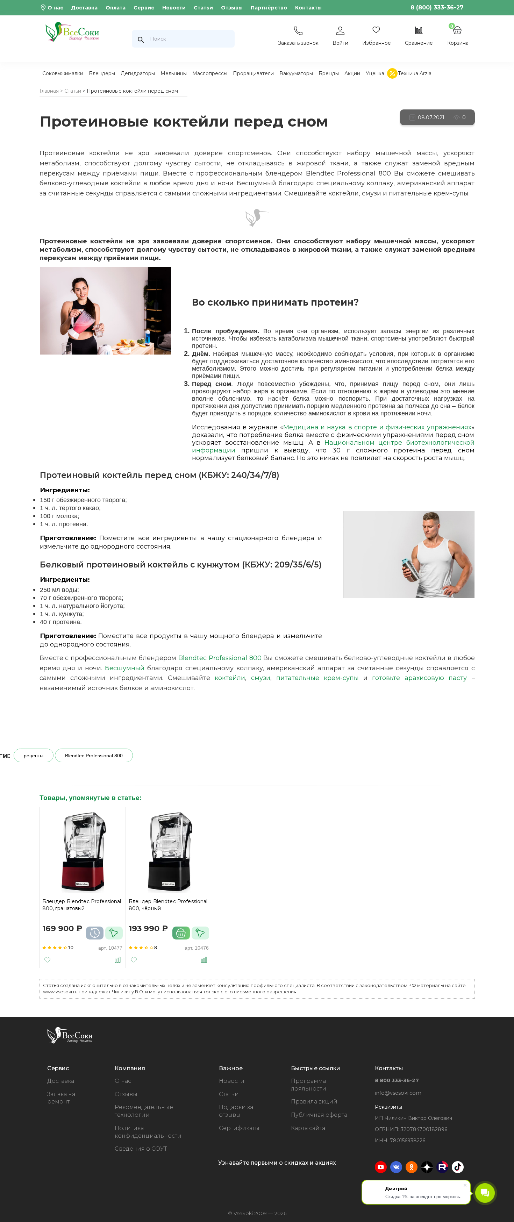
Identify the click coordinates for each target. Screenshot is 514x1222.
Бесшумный (124, 668)
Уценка (375, 73)
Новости (174, 8)
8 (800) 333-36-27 (437, 8)
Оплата (116, 8)
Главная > (51, 91)
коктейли (230, 678)
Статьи (203, 8)
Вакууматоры (296, 73)
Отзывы (232, 8)
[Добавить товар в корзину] (181, 933)
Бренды (329, 73)
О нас (55, 8)
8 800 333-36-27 (397, 1080)
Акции (352, 73)
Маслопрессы (209, 73)
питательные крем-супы (317, 678)
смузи (260, 678)
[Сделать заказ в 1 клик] (114, 933)
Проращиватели (253, 73)
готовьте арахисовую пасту (419, 678)
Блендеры (102, 73)
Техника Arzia (414, 73)
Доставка (84, 8)
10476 (202, 948)
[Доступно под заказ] (94, 933)
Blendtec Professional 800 (220, 658)
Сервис (144, 8)
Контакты (308, 8)
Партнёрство (269, 8)
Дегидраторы (138, 73)
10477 (115, 948)
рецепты (33, 755)
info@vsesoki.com (398, 1093)
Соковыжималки (62, 73)
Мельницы (173, 73)
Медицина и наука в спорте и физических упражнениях (377, 427)
